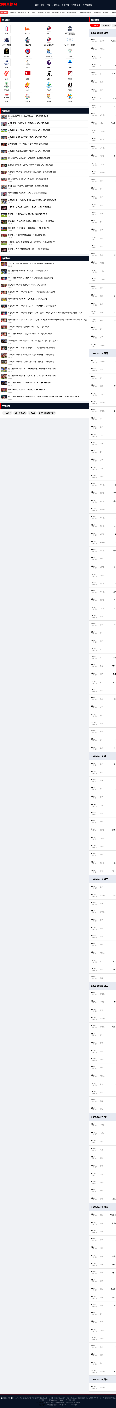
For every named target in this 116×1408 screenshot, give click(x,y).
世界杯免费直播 (20, 413)
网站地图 (42, 1405)
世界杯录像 (87, 5)
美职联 (102, 485)
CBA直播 (31, 12)
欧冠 (101, 1010)
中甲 (101, 189)
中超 (101, 181)
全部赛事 (95, 25)
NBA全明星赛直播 (58, 12)
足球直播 (56, 5)
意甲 (101, 369)
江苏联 (102, 263)
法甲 (101, 337)
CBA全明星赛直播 (43, 12)
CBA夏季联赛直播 (85, 12)
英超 (101, 238)
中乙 (101, 65)
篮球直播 (65, 5)
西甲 (101, 329)
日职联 (102, 115)
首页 (37, 5)
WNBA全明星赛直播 (101, 12)
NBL (101, 57)
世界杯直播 (45, 5)
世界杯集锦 (75, 5)
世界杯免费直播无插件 (47, 413)
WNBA (102, 49)
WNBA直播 (22, 12)
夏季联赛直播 (71, 12)
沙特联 (102, 345)
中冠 (101, 871)
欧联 (101, 1215)
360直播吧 (8, 4)
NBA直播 (13, 12)
